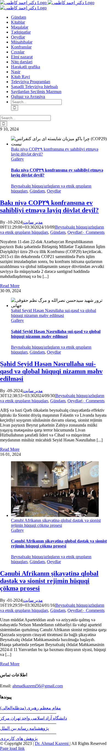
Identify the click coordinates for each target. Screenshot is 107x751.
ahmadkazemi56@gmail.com (37, 686)
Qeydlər (54, 191)
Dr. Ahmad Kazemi (52, 743)
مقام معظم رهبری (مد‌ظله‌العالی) (30, 708)
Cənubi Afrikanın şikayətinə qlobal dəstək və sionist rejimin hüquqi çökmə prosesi (56, 523)
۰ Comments (93, 232)
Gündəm (37, 191)
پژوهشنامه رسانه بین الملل (24, 728)
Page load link (12, 748)
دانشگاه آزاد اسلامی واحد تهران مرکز (33, 718)
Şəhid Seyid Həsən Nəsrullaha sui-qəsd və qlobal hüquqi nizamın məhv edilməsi (53, 313)
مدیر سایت (33, 222)
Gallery (17, 159)
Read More (9, 285)
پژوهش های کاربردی (19, 738)
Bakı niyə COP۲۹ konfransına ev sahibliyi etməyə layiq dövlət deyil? (49, 206)
